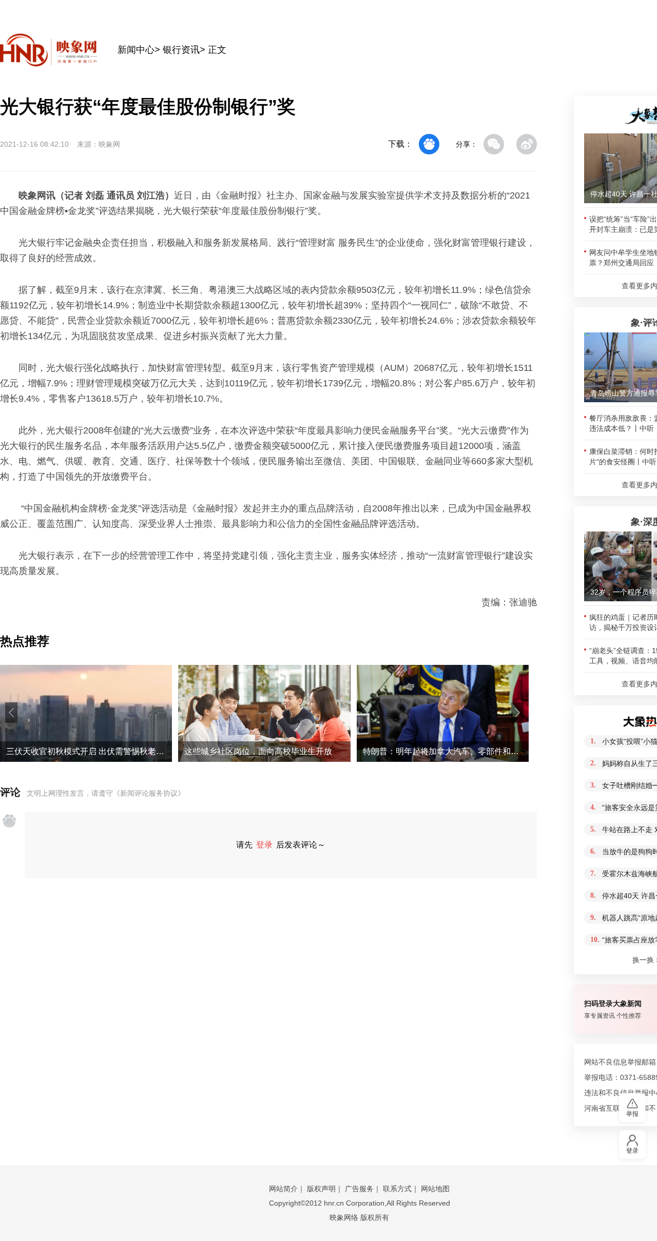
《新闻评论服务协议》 (149, 793)
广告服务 (359, 1189)
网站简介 (283, 1189)
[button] (11, 712)
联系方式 (397, 1189)
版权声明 (321, 1189)
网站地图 (435, 1189)
